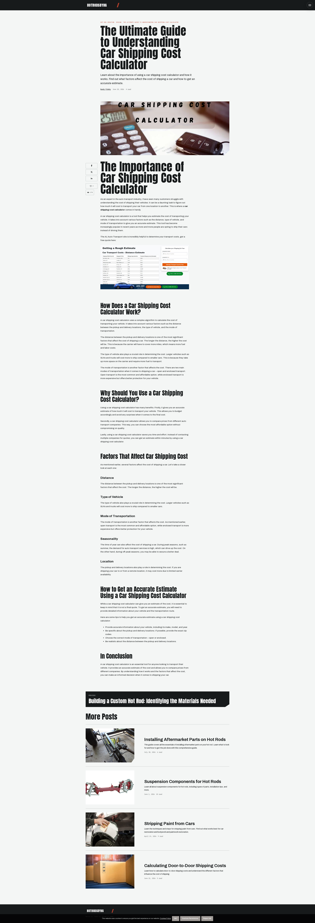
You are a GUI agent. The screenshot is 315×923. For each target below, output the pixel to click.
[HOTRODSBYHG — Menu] (310, 5)
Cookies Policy (165, 918)
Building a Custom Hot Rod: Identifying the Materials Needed (152, 701)
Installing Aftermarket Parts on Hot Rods (185, 739)
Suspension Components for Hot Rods (182, 781)
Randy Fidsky (105, 89)
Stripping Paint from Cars (169, 823)
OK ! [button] (175, 918)
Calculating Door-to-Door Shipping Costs (185, 865)
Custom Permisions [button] (190, 918)
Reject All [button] (207, 918)
